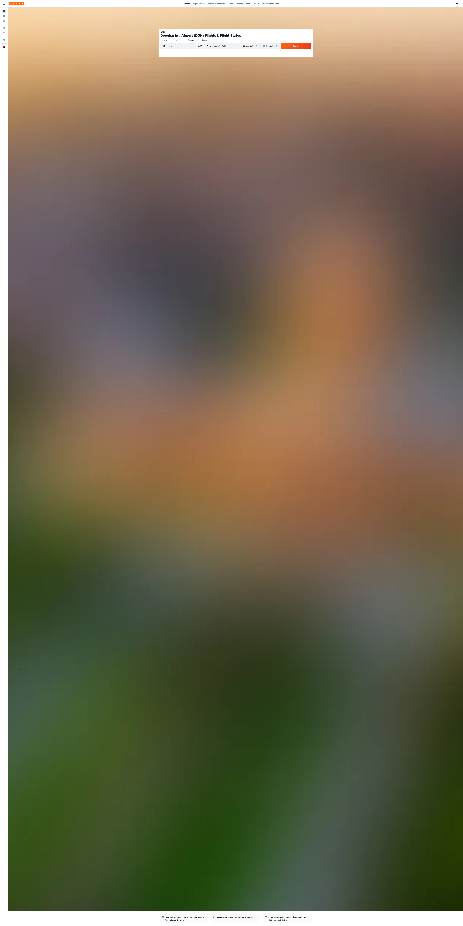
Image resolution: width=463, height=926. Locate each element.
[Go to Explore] (4, 28)
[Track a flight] (4, 33)
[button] (4, 3)
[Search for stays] (4, 16)
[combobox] (165, 40)
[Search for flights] (4, 11)
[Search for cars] (4, 21)
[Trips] (4, 40)
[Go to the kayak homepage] (16, 3)
